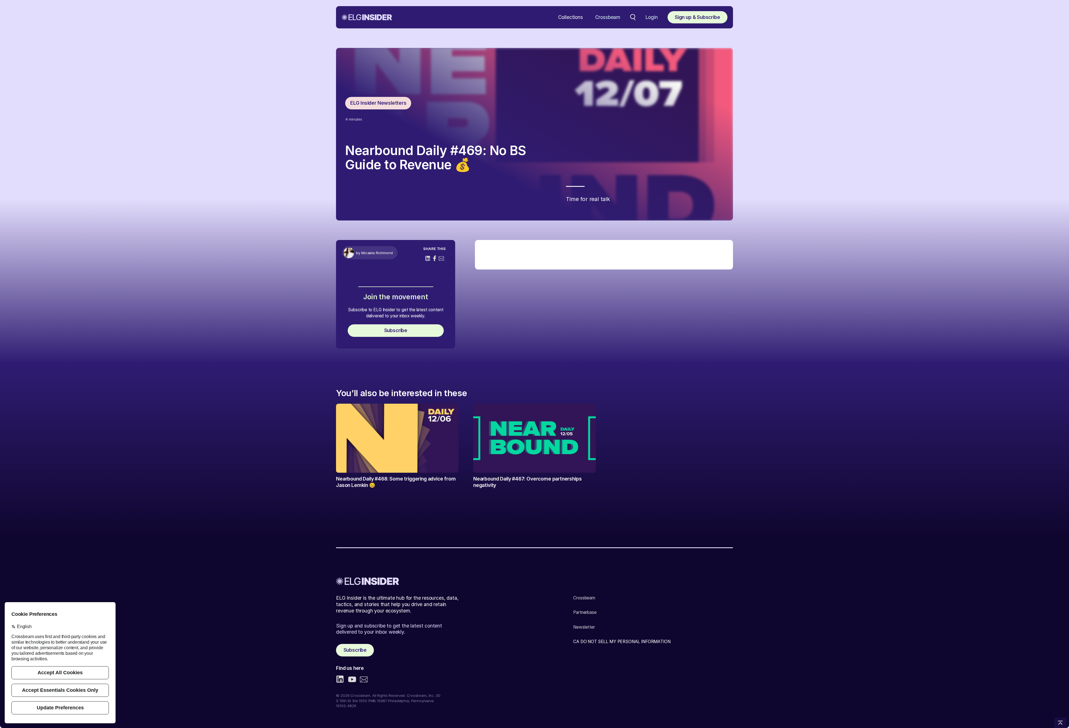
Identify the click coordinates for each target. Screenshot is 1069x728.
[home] (367, 17)
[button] (570, 17)
